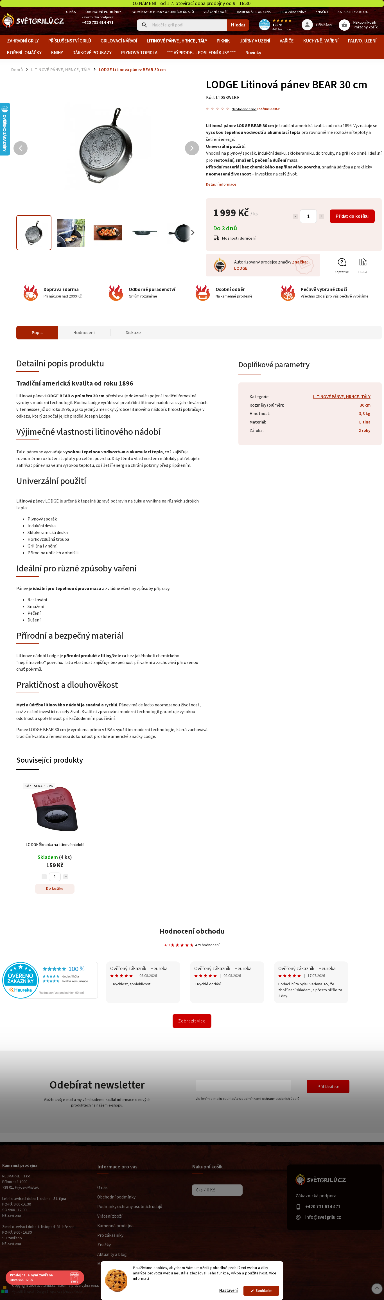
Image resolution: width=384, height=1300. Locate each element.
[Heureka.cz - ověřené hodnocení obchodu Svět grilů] (50, 997)
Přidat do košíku (352, 216)
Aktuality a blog (353, 12)
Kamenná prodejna (254, 12)
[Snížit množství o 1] (295, 216)
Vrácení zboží (216, 12)
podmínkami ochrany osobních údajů (270, 1098)
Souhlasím (264, 1290)
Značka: (268, 108)
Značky (321, 12)
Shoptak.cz (54, 1291)
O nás (71, 12)
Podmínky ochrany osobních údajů (162, 12)
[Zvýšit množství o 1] (321, 216)
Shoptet (29, 1291)
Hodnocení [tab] (84, 333)
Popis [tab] (37, 333)
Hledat (238, 24)
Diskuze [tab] (133, 333)
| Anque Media (72, 1291)
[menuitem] (23, 41)
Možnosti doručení (239, 238)
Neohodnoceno (244, 109)
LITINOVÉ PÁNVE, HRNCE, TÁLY (342, 397)
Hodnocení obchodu (192, 931)
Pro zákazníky (293, 12)
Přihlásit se (328, 1086)
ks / (205, 1190)
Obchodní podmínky (103, 12)
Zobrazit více (192, 1021)
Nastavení (228, 1291)
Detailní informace (221, 184)
